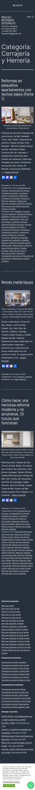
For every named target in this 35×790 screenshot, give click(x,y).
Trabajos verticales (8, 209)
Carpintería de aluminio (10, 193)
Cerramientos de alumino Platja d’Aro (15, 692)
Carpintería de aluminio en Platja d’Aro (15, 671)
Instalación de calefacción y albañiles (15, 240)
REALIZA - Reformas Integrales (8, 20)
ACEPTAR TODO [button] (9, 785)
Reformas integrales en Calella (12, 621)
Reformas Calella (7, 606)
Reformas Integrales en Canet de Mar (15, 635)
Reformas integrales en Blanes (12, 624)
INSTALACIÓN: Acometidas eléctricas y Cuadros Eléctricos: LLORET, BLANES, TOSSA (16, 719)
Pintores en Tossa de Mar (10, 612)
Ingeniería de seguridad (19, 238)
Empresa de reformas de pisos (12, 225)
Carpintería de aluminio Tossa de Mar (15, 668)
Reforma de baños (25, 204)
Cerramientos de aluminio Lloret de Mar (16, 701)
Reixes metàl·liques (17, 282)
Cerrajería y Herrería (24, 377)
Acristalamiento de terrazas (19, 191)
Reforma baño (6, 245)
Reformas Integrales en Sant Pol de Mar (16, 647)
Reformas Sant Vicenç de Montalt (13, 574)
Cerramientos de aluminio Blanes (13, 689)
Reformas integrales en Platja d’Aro (14, 626)
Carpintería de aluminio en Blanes (13, 662)
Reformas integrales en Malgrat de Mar (15, 644)
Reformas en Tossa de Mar (11, 615)
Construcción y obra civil (18, 219)
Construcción (13, 196)
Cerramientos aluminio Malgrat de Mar (15, 707)
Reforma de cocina (8, 206)
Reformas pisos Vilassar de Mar (19, 568)
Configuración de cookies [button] (11, 782)
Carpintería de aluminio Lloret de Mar (15, 677)
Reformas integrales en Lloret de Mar (15, 632)
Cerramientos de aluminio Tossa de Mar (16, 698)
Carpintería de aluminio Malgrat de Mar (15, 680)
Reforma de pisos (22, 206)
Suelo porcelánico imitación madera (14, 629)
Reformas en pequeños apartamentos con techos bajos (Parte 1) (17, 90)
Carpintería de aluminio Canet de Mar (15, 665)
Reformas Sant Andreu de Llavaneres (15, 571)
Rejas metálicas (20, 379)
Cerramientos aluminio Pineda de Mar (15, 704)
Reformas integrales (8, 529)
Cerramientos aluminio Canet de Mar (14, 695)
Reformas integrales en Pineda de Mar (15, 638)
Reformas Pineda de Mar (10, 609)
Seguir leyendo (11, 172)
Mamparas (13, 204)
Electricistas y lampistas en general (14, 222)
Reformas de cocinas (23, 527)
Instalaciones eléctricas (19, 521)
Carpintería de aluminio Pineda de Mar (15, 674)
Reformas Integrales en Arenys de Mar (15, 641)
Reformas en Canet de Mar (11, 618)
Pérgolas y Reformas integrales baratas (15, 243)
